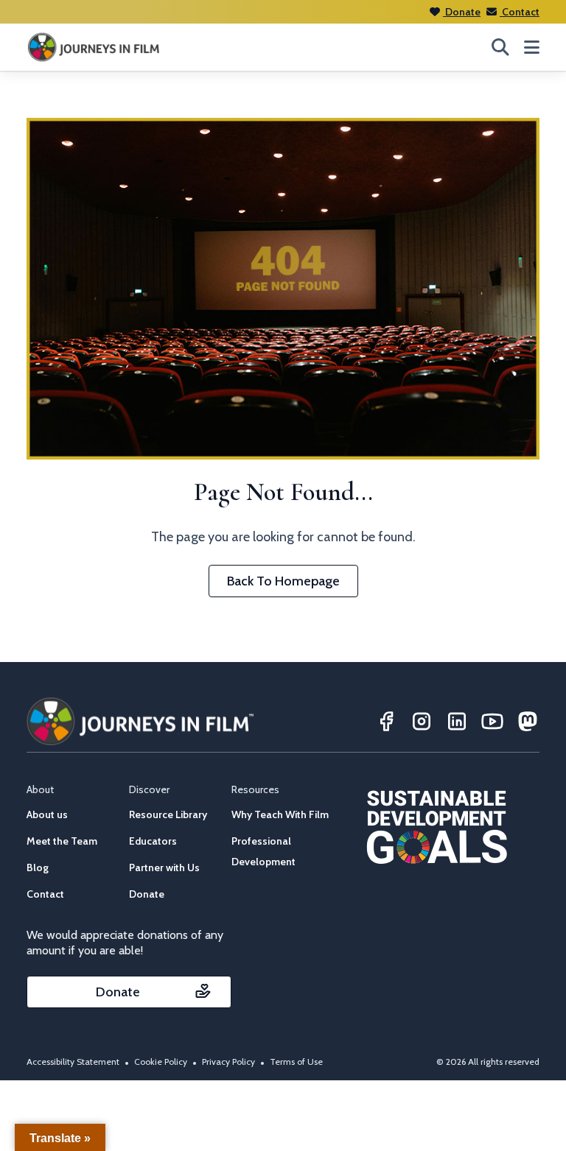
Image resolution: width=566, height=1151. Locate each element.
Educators (153, 841)
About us (47, 814)
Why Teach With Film (280, 814)
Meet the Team (62, 841)
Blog (38, 867)
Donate (462, 11)
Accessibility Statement (73, 1061)
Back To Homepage (283, 581)
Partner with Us (164, 867)
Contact (519, 11)
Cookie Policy (160, 1061)
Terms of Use (296, 1061)
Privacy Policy (228, 1061)
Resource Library (168, 814)
